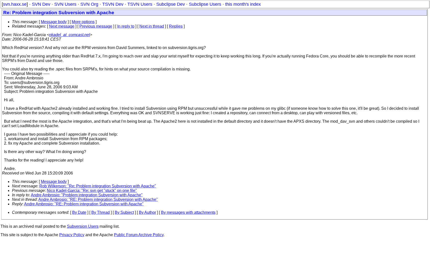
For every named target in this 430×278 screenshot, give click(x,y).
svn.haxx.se (15, 4)
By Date (79, 212)
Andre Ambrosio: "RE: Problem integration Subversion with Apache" (98, 199)
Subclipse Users (205, 4)
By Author (147, 212)
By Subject (124, 212)
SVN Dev (41, 4)
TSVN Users (139, 4)
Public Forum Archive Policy (138, 235)
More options (83, 22)
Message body (54, 22)
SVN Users (65, 4)
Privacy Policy (71, 235)
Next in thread (151, 26)
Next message (61, 26)
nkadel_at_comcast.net (69, 35)
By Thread (100, 212)
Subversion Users (83, 226)
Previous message (95, 26)
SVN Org (89, 4)
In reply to (125, 26)
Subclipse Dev (170, 4)
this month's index (243, 4)
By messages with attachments (188, 212)
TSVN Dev (112, 4)
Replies (176, 26)
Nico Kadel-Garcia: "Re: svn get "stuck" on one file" (92, 190)
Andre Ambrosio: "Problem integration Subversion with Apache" (87, 195)
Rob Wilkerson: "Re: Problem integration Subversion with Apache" (97, 186)
